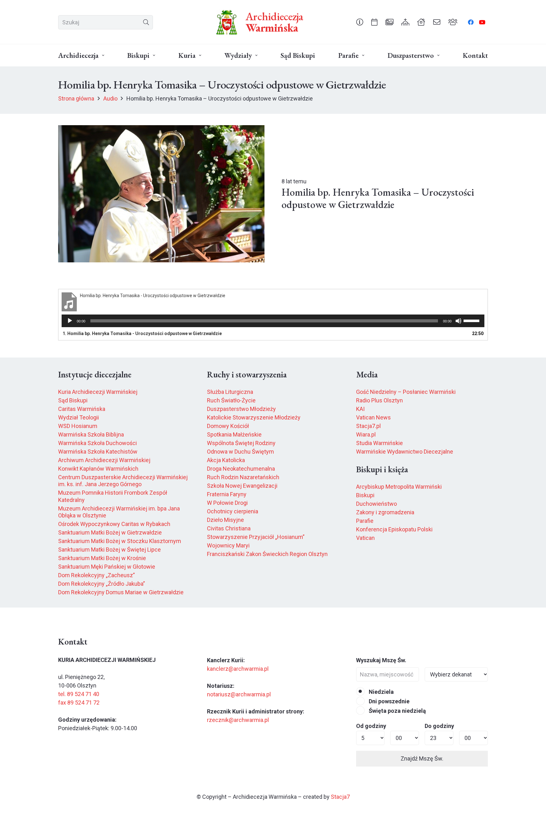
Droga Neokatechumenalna (241, 468)
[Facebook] (470, 22)
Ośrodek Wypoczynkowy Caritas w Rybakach (114, 524)
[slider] (472, 320)
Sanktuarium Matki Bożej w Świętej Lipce (109, 549)
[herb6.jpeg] (227, 22)
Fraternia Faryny (226, 494)
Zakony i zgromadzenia (385, 512)
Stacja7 (340, 796)
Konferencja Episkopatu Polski (394, 529)
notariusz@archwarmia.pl (239, 694)
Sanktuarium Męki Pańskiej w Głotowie (106, 566)
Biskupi (365, 495)
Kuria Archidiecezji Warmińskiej (97, 391)
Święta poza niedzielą (396, 710)
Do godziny (439, 726)
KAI (360, 409)
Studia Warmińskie (379, 443)
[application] (273, 321)
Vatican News (373, 417)
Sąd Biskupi (73, 400)
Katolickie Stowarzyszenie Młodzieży (253, 417)
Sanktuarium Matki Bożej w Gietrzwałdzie (110, 532)
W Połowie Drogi (227, 502)
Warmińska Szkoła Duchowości (97, 443)
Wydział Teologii (78, 417)
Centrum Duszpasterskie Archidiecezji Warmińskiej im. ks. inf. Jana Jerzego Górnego (123, 481)
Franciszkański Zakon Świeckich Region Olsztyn (267, 554)
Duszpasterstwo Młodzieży (241, 409)
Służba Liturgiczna (230, 391)
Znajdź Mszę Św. (422, 758)
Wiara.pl (366, 434)
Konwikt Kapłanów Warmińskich (98, 468)
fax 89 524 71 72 (79, 702)
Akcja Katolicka (226, 460)
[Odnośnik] (359, 22)
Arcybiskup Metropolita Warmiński (399, 486)
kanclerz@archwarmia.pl (238, 668)
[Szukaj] (146, 22)
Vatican (365, 538)
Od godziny (371, 726)
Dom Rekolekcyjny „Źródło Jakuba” (101, 583)
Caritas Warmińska (81, 409)
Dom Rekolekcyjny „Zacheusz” (96, 575)
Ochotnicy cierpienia (232, 511)
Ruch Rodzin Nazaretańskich (243, 477)
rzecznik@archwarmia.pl (238, 720)
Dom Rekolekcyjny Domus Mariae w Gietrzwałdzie (121, 592)
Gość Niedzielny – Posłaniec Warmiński (406, 391)
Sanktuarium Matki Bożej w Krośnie (102, 558)
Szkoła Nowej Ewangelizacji (242, 485)
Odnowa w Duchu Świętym (240, 451)
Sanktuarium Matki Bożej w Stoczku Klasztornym (119, 541)
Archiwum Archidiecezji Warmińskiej (104, 460)
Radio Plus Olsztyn (379, 400)
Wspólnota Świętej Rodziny (241, 443)
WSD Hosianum (77, 426)
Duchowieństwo (376, 503)
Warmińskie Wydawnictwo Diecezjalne (404, 451)
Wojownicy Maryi (228, 545)
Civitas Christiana (229, 528)
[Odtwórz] (70, 321)
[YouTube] (482, 22)
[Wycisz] (458, 321)
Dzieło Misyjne (225, 520)
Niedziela (380, 691)
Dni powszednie (388, 701)
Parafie (364, 520)
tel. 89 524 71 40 (78, 694)
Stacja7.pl (368, 426)
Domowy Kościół (228, 426)
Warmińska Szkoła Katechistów (97, 451)
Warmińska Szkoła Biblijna (91, 434)
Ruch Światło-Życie (231, 400)
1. (142, 333)
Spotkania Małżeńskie (234, 434)
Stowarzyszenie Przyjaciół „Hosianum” (256, 537)
